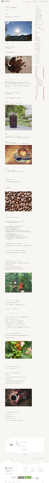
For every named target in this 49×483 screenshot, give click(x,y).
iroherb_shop (37, 37)
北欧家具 (40, 10)
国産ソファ (41, 18)
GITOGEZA (38, 60)
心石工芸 (37, 18)
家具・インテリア (25, 468)
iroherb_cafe (37, 36)
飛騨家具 (37, 17)
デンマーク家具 (37, 11)
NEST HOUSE (44, 0)
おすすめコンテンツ (29, 1)
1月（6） (37, 94)
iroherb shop (11, 474)
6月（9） (37, 89)
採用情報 (40, 0)
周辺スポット (32, 471)
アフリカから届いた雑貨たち (40, 83)
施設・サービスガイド (35, 1)
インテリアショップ (38, 23)
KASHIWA (40, 16)
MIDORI (37, 54)
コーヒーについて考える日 (39, 85)
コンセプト (32, 467)
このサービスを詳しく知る (24, 449)
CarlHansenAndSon (38, 9)
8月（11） (37, 87)
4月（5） (37, 91)
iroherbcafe (40, 24)
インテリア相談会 (38, 46)
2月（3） (37, 93)
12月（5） (37, 76)
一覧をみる (25, 454)
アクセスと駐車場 (41, 471)
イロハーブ (5, 1)
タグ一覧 (43, 29)
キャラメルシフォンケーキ (39, 82)
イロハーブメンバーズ (42, 1)
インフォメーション (35, 0)
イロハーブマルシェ (39, 57)
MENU (47, 1)
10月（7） (37, 78)
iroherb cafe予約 (38, 49)
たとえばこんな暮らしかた (38, 40)
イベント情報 (23, 1)
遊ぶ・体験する (25, 471)
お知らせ (36, 39)
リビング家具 (41, 17)
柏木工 (36, 16)
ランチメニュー (38, 51)
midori (42, 23)
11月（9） (37, 77)
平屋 (36, 28)
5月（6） (37, 90)
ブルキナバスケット (39, 81)
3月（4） (37, 92)
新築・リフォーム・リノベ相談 (27, 469)
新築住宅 (39, 28)
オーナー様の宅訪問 (38, 38)
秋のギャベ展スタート (39, 79)
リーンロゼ (41, 21)
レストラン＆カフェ (26, 470)
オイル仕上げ (37, 15)
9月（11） (37, 86)
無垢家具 (41, 15)
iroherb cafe (38, 45)
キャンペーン (37, 22)
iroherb (37, 24)
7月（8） (37, 88)
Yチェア (37, 10)
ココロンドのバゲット (39, 84)
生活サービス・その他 (26, 472)
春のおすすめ (37, 21)
